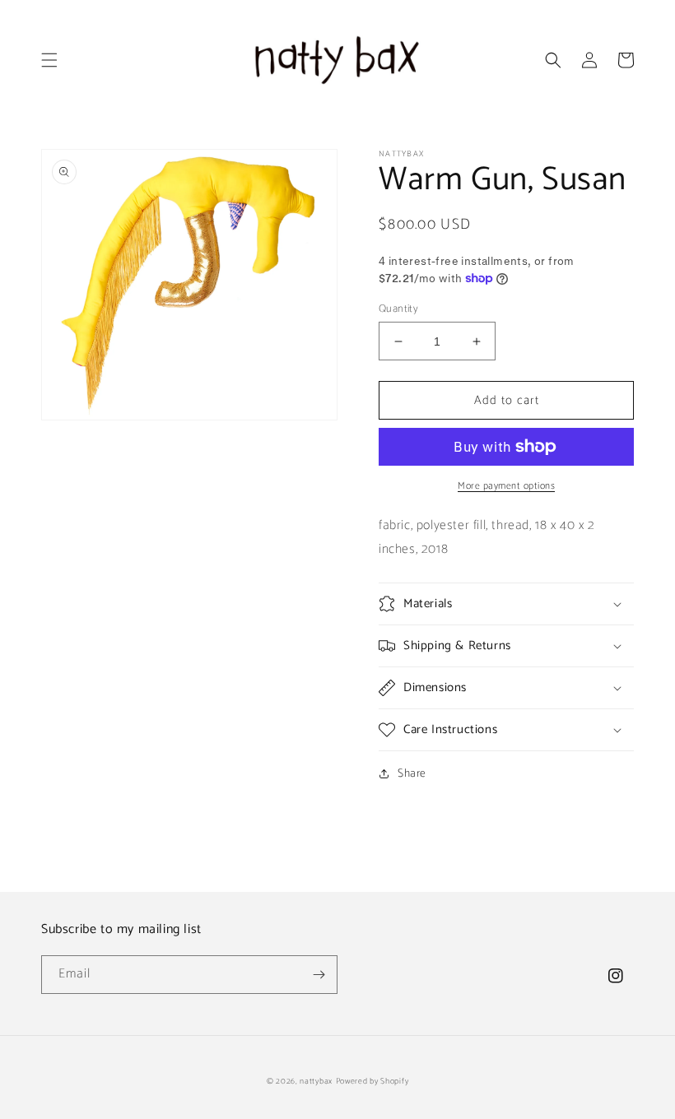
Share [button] (412, 773)
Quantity (398, 309)
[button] (49, 60)
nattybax (316, 1081)
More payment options (506, 486)
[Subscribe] (318, 974)
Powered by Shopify (372, 1081)
